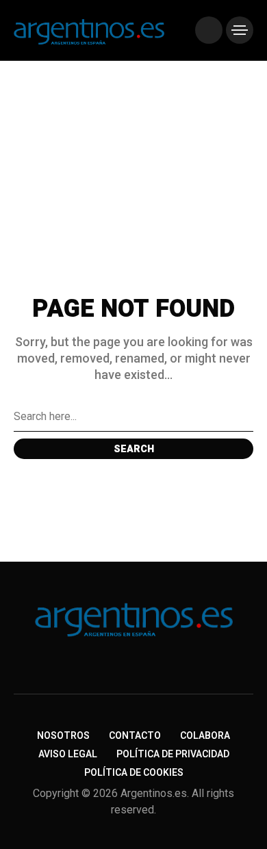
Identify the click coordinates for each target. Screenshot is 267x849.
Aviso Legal (67, 754)
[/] (208, 30)
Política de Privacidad (172, 754)
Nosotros (63, 736)
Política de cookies (133, 773)
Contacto (135, 736)
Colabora (205, 736)
